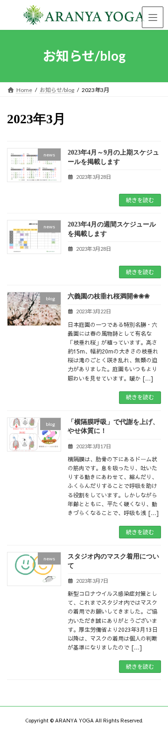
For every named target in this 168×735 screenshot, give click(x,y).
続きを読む (140, 200)
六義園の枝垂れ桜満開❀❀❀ (109, 296)
